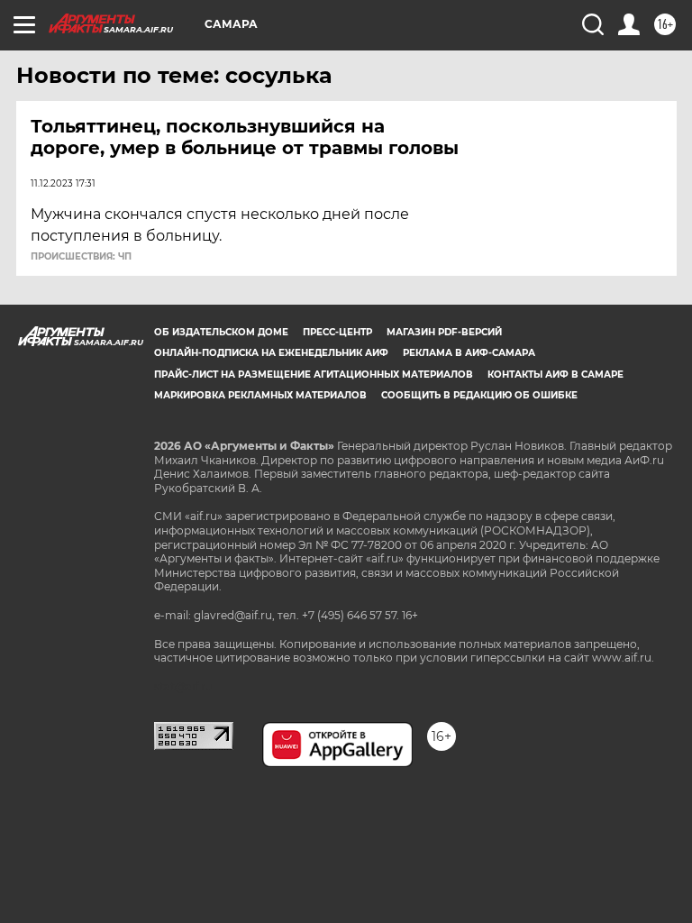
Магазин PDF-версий (444, 332)
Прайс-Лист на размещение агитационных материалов (313, 374)
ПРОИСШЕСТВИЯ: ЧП (81, 256)
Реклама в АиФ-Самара (469, 353)
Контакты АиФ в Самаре (555, 374)
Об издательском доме (221, 332)
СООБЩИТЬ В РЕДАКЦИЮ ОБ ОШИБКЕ (479, 395)
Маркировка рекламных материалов (260, 395)
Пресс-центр (337, 332)
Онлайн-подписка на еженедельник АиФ (271, 353)
